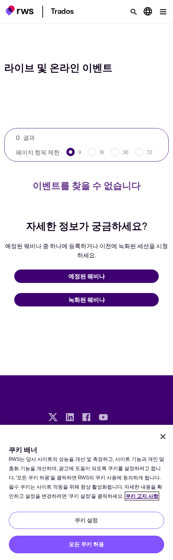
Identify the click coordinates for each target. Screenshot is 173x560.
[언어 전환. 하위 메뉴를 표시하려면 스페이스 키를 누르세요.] (148, 12)
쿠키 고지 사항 (142, 496)
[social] (120, 418)
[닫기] (163, 436)
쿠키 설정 (86, 520)
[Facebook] (86, 418)
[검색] (133, 12)
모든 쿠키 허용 (86, 544)
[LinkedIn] (70, 418)
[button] (19, 10)
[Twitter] (53, 418)
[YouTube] (103, 418)
